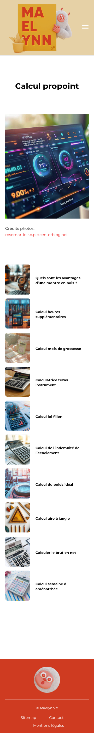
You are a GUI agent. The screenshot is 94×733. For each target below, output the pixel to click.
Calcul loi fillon (49, 416)
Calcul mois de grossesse (58, 348)
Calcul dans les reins (21, 628)
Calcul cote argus (67, 626)
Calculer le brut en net (56, 552)
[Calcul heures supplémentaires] (17, 313)
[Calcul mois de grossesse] (17, 348)
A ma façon (47, 75)
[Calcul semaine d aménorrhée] (17, 586)
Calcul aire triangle (53, 518)
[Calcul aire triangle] (17, 517)
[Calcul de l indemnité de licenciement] (17, 450)
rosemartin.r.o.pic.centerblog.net (36, 234)
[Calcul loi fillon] (17, 416)
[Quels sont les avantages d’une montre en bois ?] (17, 280)
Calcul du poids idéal (54, 484)
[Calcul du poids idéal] (17, 483)
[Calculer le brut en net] (17, 552)
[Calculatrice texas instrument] (17, 382)
